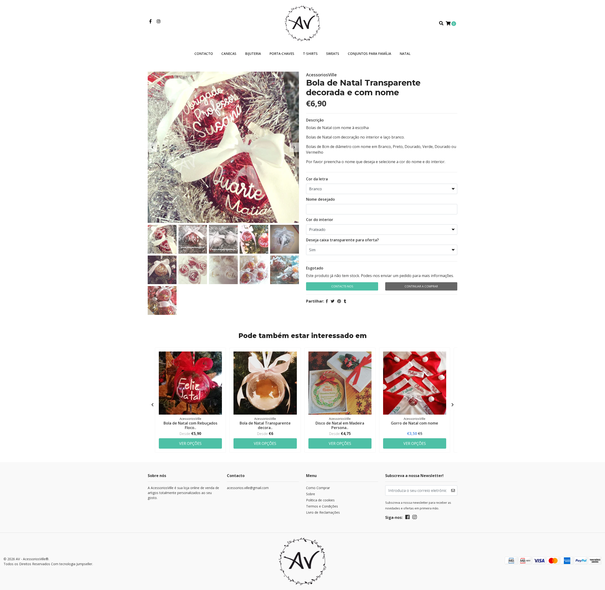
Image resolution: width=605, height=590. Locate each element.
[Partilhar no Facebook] (327, 301)
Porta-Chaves (281, 53)
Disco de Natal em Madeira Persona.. (339, 425)
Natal (405, 53)
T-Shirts (310, 53)
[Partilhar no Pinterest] (339, 301)
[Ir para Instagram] (158, 21)
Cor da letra (317, 179)
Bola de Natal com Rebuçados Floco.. (190, 425)
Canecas (228, 53)
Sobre (310, 494)
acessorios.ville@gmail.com (248, 488)
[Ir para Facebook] (150, 21)
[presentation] (152, 147)
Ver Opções (190, 443)
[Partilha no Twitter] (332, 301)
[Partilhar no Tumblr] (345, 301)
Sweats (332, 53)
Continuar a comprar (421, 286)
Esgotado (314, 268)
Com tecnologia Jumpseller (71, 564)
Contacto (203, 53)
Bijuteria (253, 53)
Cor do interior (319, 219)
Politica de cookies (320, 500)
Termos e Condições (322, 506)
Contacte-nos (342, 286)
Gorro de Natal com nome (414, 423)
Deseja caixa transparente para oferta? (342, 240)
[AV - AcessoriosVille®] (302, 23)
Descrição (315, 120)
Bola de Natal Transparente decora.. (265, 425)
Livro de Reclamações (323, 512)
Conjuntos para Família (369, 53)
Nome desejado (320, 199)
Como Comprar (318, 488)
